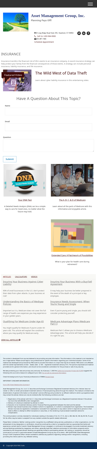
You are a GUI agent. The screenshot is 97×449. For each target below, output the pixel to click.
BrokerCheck (49, 377)
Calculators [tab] (21, 276)
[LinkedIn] (83, 33)
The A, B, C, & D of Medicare (72, 200)
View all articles (10, 340)
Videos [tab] (34, 276)
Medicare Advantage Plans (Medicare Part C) (70, 322)
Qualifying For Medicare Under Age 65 (23, 321)
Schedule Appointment (44, 42)
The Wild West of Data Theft (61, 73)
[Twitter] (79, 33)
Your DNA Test (25, 200)
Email (7, 121)
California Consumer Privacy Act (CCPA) (70, 371)
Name (7, 105)
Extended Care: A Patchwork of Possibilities (72, 255)
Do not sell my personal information (54, 373)
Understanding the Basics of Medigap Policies (23, 303)
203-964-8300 (46, 36)
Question (7, 137)
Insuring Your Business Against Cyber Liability (23, 283)
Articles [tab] (7, 276)
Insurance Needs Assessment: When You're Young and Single (70, 303)
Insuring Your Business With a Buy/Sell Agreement (71, 283)
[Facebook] (88, 33)
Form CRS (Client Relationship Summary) (16, 385)
